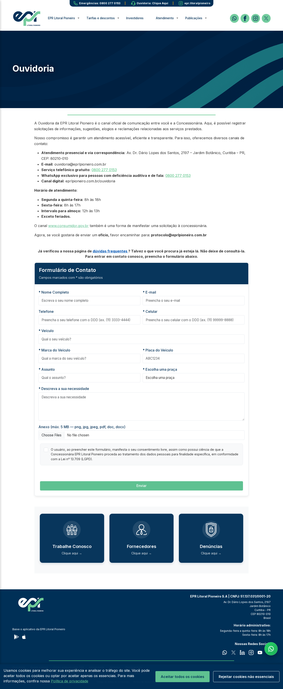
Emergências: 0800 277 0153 (99, 3)
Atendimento (165, 18)
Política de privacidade (69, 681)
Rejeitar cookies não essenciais (246, 676)
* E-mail (149, 292)
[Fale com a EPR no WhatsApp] (271, 648)
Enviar (141, 486)
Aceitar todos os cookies (182, 676)
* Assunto (46, 369)
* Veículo (46, 330)
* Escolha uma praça (160, 369)
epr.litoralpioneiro (197, 3)
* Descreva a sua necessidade (63, 388)
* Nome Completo (53, 292)
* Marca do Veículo (54, 350)
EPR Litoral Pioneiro (61, 18)
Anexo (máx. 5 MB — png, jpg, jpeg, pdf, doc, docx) (81, 427)
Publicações (193, 18)
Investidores (134, 18)
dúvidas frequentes (110, 251)
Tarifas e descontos (100, 18)
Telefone (46, 311)
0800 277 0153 (104, 170)
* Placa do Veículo (158, 350)
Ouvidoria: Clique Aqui (152, 3)
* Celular (150, 311)
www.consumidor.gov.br (68, 225)
